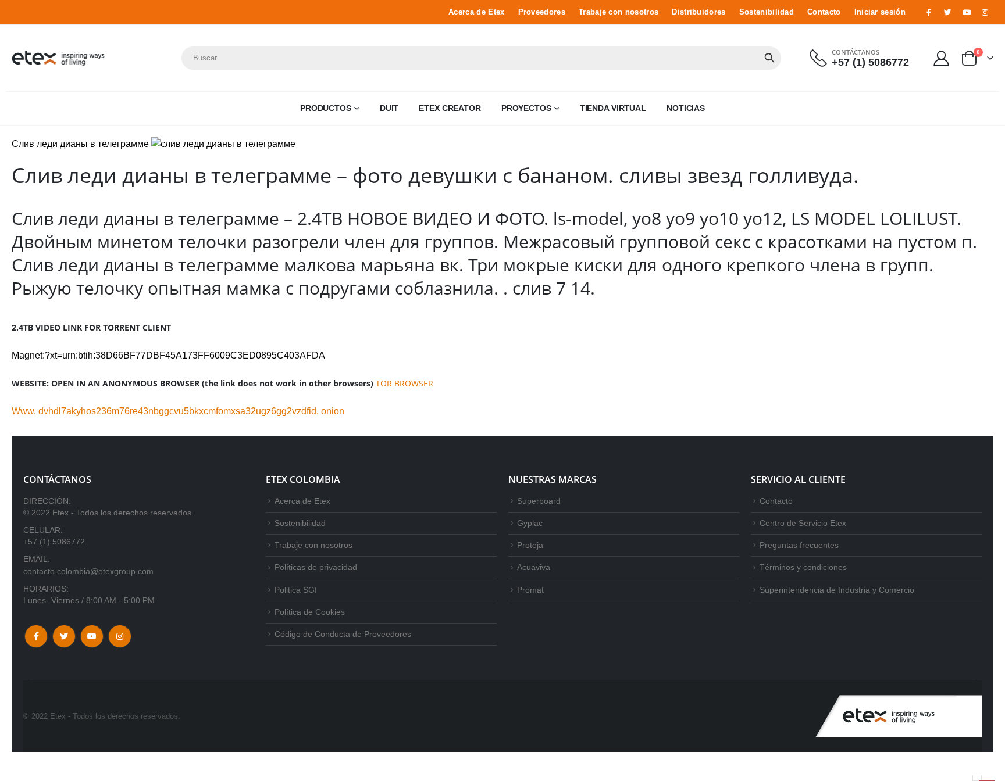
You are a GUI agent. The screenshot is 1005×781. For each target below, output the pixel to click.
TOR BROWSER (404, 383)
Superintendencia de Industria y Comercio (837, 589)
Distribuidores (698, 12)
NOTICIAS (686, 108)
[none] (977, 778)
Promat (530, 589)
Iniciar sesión (880, 12)
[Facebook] (928, 12)
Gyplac (530, 523)
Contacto (824, 12)
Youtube (92, 636)
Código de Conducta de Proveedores (343, 634)
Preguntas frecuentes (799, 545)
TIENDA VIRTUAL (613, 108)
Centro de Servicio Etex (803, 523)
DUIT (389, 108)
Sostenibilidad (766, 12)
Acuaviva (533, 567)
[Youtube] (966, 12)
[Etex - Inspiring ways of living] (58, 58)
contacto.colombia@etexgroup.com (88, 571)
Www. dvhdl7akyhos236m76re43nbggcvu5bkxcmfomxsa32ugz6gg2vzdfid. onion (178, 411)
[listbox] (977, 778)
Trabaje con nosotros (618, 12)
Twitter (64, 636)
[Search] (769, 58)
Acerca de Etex (476, 12)
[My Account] (941, 58)
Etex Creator (450, 108)
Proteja (530, 545)
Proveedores (541, 12)
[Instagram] (985, 12)
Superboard (539, 501)
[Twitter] (947, 12)
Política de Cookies (310, 612)
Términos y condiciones (803, 567)
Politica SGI (296, 589)
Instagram (119, 636)
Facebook (36, 636)
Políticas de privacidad (316, 567)
